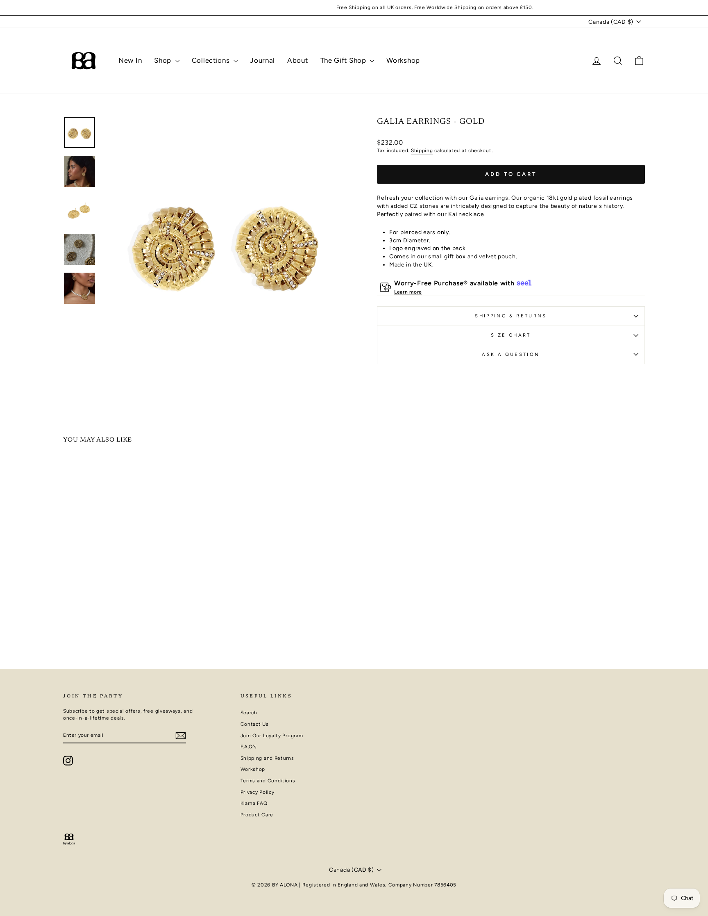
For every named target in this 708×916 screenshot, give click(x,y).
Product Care (257, 815)
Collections (211, 60)
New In (130, 60)
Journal (262, 60)
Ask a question (511, 354)
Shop (163, 60)
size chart (511, 335)
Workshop (403, 60)
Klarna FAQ (254, 803)
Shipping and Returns (267, 758)
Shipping (422, 150)
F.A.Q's (249, 747)
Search (249, 712)
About (297, 60)
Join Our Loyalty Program (272, 735)
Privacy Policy (258, 792)
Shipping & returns (511, 316)
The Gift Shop (344, 60)
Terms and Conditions (268, 781)
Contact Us (255, 724)
